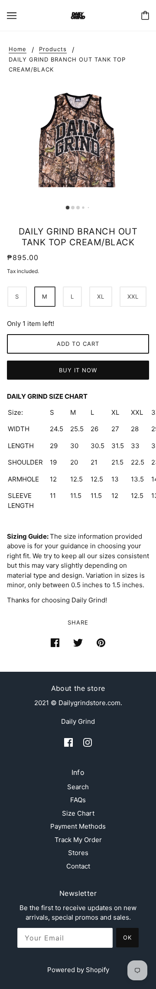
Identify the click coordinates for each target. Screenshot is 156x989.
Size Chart (78, 813)
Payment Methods (78, 826)
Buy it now (78, 370)
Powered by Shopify (78, 970)
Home (17, 49)
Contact (78, 866)
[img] (68, 742)
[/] (77, 15)
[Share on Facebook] (55, 642)
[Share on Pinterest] (101, 642)
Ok (127, 937)
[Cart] (145, 15)
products (53, 49)
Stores (78, 853)
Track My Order (78, 840)
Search (78, 787)
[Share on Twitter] (78, 642)
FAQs (78, 800)
